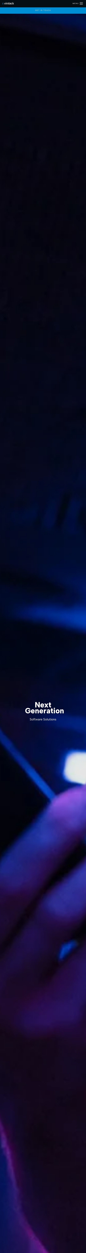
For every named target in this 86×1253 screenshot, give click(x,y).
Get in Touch (43, 10)
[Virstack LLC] (8, 3)
